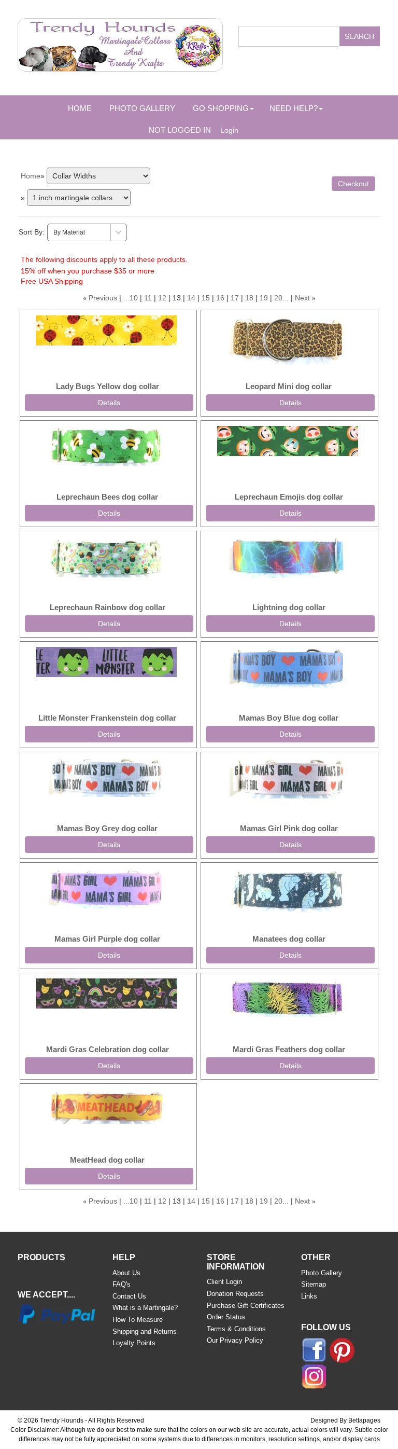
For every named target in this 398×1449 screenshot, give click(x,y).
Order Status (226, 1317)
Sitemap (313, 1284)
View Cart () (314, 75)
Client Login (224, 1282)
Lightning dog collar (288, 607)
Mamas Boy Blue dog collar (288, 717)
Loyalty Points (133, 1343)
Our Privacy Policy (235, 1340)
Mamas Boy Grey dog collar (107, 828)
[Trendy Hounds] (120, 43)
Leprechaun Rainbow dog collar (107, 607)
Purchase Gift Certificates (246, 1305)
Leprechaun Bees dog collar (107, 496)
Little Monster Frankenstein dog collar (107, 717)
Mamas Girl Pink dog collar (289, 828)
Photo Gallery (142, 108)
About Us (126, 1273)
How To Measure (137, 1319)
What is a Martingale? (145, 1308)
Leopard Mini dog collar (289, 386)
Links (309, 1296)
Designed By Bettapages (345, 1420)
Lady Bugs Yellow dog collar (107, 386)
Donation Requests (235, 1294)
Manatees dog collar (288, 938)
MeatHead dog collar (107, 1159)
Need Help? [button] (293, 108)
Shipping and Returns (144, 1331)
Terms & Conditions (236, 1329)
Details (109, 402)
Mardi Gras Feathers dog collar (289, 1049)
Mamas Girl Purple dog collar (107, 938)
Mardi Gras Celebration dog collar (107, 1049)
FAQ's (121, 1284)
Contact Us (129, 1296)
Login (229, 130)
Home (80, 108)
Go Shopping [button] (221, 108)
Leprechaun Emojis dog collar (289, 496)
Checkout (353, 184)
